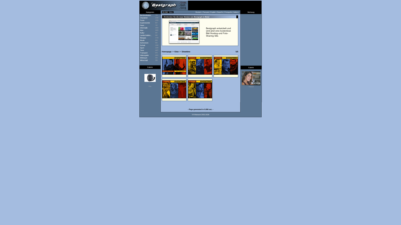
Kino (176, 52)
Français (206, 12)
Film (150, 86)
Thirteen (251, 87)
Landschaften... (146, 35)
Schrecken (144, 43)
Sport (142, 48)
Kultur (142, 33)
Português (228, 12)
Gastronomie (145, 23)
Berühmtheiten (145, 15)
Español (220, 12)
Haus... (143, 25)
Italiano (236, 12)
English (213, 12)
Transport (144, 53)
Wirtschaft (144, 60)
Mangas (143, 38)
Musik (142, 40)
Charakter (144, 18)
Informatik (144, 28)
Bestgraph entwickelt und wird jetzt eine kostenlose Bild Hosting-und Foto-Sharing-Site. (218, 32)
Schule (142, 45)
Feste (142, 20)
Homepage (167, 52)
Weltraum (143, 58)
